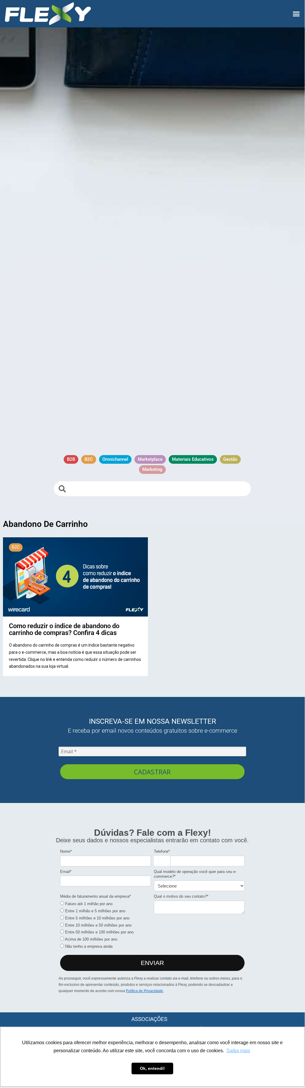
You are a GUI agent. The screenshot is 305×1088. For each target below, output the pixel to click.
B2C (16, 547)
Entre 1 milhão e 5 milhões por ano (94, 911)
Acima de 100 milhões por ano (90, 939)
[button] (296, 13)
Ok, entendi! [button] (152, 1068)
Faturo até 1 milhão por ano (88, 904)
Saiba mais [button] (238, 1050)
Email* (65, 871)
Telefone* (162, 851)
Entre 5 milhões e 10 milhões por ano (96, 918)
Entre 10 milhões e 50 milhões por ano (98, 925)
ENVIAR (152, 962)
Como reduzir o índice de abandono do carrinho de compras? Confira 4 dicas (64, 629)
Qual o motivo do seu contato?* (181, 896)
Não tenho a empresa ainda (88, 946)
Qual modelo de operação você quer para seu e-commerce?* (195, 874)
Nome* (66, 851)
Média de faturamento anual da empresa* (95, 896)
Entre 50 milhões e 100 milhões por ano (99, 932)
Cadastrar (152, 771)
